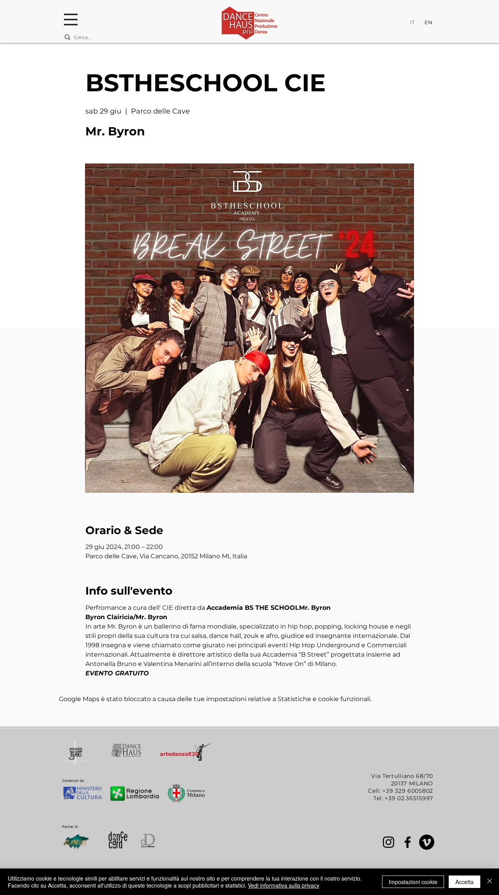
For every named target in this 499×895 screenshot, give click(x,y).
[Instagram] (388, 842)
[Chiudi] (489, 882)
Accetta (464, 882)
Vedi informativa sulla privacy (283, 885)
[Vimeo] (426, 842)
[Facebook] (407, 842)
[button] (71, 19)
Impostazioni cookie (413, 882)
